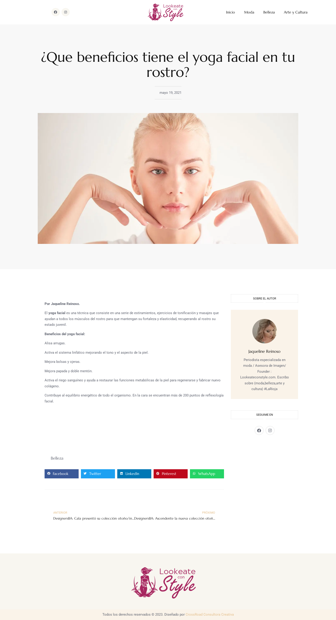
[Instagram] (65, 12)
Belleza (269, 12)
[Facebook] (55, 12)
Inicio (230, 12)
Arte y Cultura (295, 12)
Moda (249, 12)
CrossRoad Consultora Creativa (210, 614)
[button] (62, 473)
